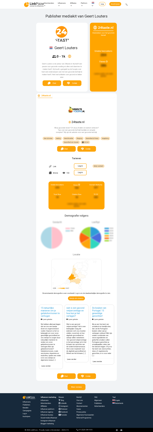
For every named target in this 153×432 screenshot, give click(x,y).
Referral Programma (83, 418)
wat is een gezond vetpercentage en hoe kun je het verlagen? (75, 312)
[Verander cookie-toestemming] (117, 430)
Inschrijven (26, 416)
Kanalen (25, 408)
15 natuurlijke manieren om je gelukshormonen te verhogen (50, 312)
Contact (79, 403)
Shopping (79, 138)
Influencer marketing (48, 397)
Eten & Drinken (48, 138)
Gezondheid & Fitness (92, 138)
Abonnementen (82, 406)
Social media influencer (49, 418)
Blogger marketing (47, 424)
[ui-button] (126, 5)
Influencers (62, 3)
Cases (78, 409)
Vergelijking (105, 138)
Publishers (26, 405)
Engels (117, 400)
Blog (62, 400)
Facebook (64, 412)
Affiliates (73, 3)
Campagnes (27, 411)
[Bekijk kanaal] (69, 58)
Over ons (79, 400)
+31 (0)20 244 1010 (85, 430)
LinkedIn (64, 403)
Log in (25, 413)
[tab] (44, 95)
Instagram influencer (48, 421)
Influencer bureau (47, 415)
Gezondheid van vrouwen (71, 142)
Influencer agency (47, 412)
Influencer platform (47, 409)
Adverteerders (49, 3)
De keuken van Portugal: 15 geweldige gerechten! (99, 312)
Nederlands (119, 403)
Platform (84, 3)
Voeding (58, 138)
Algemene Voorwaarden (85, 415)
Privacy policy (81, 412)
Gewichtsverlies (68, 138)
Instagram (64, 406)
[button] (102, 4)
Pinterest (64, 409)
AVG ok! (86, 142)
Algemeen (98, 400)
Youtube (64, 415)
